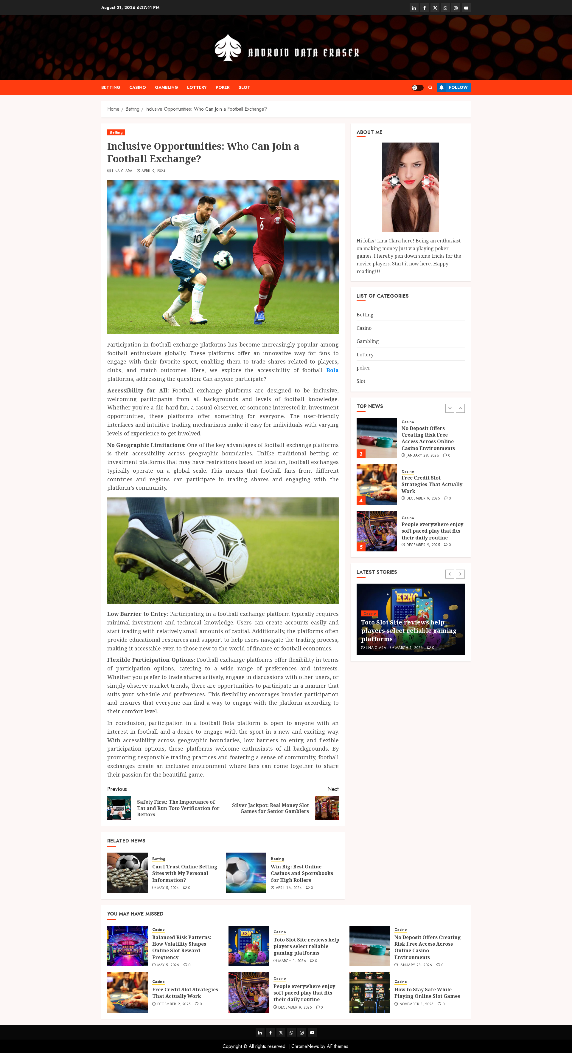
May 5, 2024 (168, 888)
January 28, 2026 (422, 455)
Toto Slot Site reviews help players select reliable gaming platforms (409, 630)
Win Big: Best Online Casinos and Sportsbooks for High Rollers (302, 873)
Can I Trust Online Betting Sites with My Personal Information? (184, 873)
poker (223, 87)
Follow (458, 87)
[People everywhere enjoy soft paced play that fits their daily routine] (377, 531)
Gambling (166, 87)
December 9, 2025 (423, 498)
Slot (244, 87)
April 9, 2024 (153, 171)
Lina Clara (122, 171)
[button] (430, 87)
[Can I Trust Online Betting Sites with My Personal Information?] (127, 873)
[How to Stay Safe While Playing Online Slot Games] (369, 992)
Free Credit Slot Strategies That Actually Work (432, 484)
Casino (137, 87)
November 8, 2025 (416, 1004)
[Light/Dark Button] (418, 88)
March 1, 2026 (409, 648)
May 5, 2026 (168, 965)
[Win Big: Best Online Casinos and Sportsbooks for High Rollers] (246, 873)
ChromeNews (305, 1046)
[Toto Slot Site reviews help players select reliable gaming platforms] (249, 946)
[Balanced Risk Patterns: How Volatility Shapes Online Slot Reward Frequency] (127, 946)
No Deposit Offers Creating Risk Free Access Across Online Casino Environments (428, 438)
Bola (333, 370)
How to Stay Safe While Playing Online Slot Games (427, 992)
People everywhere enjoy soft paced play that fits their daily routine (432, 531)
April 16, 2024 (289, 888)
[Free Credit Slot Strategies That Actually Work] (377, 484)
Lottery (197, 87)
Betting (110, 87)
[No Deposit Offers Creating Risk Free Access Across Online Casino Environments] (377, 438)
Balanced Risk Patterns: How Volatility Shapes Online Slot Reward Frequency (181, 947)
